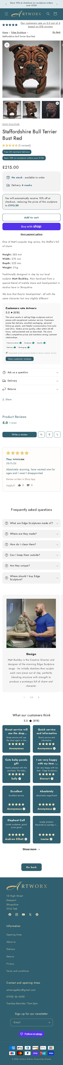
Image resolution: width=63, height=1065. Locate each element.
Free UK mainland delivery (17, 151)
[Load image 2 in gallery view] (31, 110)
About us (11, 941)
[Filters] (49, 434)
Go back (31, 867)
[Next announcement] (57, 4)
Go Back (56, 32)
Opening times (14, 934)
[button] (6, 13)
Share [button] (9, 399)
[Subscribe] (49, 1022)
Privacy (10, 963)
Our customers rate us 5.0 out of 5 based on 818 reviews (40, 24)
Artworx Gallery (26, 1059)
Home (5, 32)
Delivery (10, 949)
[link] (31, 623)
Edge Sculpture (18, 32)
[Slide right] (38, 697)
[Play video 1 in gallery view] (51, 110)
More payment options (31, 234)
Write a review (19, 434)
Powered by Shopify (42, 1059)
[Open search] (41, 434)
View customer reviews (19, 359)
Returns (10, 956)
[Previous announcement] (6, 4)
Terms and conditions (17, 971)
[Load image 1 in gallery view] (12, 110)
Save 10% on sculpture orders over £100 (24, 157)
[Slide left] (24, 697)
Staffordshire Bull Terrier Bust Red (18, 36)
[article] (16, 739)
